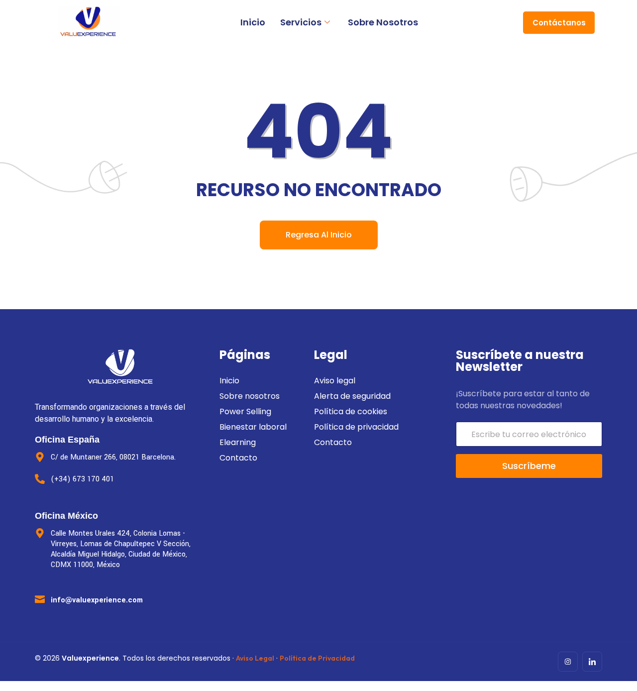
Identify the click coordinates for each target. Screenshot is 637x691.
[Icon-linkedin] (592, 662)
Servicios (300, 22)
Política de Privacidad (317, 658)
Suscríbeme (529, 466)
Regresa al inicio (319, 234)
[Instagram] (568, 662)
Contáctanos (559, 22)
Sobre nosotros (383, 22)
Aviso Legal (255, 658)
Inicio (252, 22)
